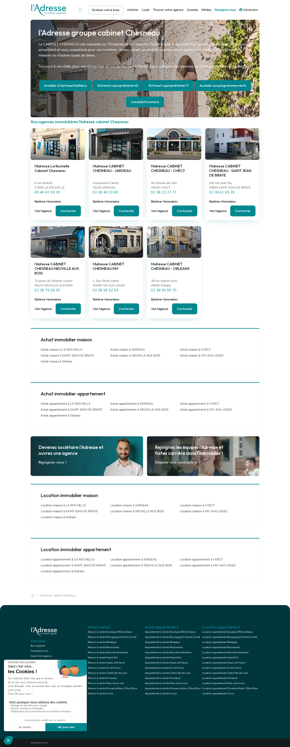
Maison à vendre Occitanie (102, 678)
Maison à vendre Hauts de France (106, 662)
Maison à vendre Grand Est (103, 657)
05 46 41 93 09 (47, 192)
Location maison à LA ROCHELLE (63, 505)
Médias (206, 10)
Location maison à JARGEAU (129, 505)
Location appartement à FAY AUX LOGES (208, 565)
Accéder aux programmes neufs (222, 85)
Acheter (132, 10)
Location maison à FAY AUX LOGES (203, 511)
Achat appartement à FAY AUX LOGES (206, 410)
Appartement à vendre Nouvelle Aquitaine (168, 652)
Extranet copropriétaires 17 (169, 85)
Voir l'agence (43, 211)
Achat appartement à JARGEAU (131, 404)
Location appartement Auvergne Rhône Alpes (227, 631)
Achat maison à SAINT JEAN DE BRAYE (67, 356)
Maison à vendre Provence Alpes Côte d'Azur (112, 688)
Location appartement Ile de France (221, 667)
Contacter (68, 211)
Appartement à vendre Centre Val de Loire (167, 673)
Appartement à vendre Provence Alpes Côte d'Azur (173, 688)
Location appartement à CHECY (201, 559)
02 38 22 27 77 (164, 192)
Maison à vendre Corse (100, 693)
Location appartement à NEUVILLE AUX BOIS (141, 565)
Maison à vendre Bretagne (102, 642)
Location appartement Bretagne (219, 642)
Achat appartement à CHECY (199, 404)
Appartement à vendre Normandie (163, 647)
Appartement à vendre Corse (161, 693)
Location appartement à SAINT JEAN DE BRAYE (73, 565)
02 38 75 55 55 (47, 290)
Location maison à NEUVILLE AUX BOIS (137, 511)
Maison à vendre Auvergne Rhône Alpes (110, 631)
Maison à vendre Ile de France (104, 667)
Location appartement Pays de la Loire (223, 683)
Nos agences (38, 645)
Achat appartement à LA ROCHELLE (66, 404)
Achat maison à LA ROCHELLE (61, 350)
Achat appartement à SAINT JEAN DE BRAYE (71, 410)
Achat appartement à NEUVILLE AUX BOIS (139, 410)
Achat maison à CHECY (195, 350)
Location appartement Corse (218, 693)
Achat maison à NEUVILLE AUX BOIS (135, 356)
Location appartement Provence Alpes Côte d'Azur (230, 688)
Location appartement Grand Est (220, 657)
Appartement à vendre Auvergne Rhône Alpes (170, 631)
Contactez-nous (39, 650)
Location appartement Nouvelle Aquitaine (225, 652)
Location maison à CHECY (197, 505)
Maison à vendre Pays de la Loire (106, 683)
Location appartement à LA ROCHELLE (67, 559)
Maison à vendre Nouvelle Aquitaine (108, 652)
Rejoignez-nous (225, 10)
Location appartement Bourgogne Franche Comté (229, 637)
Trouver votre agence (168, 10)
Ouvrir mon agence (41, 656)
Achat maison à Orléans (56, 361)
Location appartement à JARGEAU (133, 559)
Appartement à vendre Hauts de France (166, 662)
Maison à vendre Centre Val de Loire (107, 673)
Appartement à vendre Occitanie (162, 678)
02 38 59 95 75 (164, 290)
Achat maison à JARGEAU (127, 350)
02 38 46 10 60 (105, 192)
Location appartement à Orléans (62, 571)
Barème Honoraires (48, 201)
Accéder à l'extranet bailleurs (65, 85)
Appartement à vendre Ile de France (164, 667)
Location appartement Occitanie (220, 678)
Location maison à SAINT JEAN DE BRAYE (69, 511)
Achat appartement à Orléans (60, 416)
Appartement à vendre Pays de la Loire (166, 683)
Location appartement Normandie (221, 647)
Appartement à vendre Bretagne (162, 642)
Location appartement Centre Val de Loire (225, 673)
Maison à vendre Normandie (103, 647)
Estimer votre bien (106, 10)
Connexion (250, 10)
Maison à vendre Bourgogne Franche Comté (112, 637)
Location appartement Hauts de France (223, 662)
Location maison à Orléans (58, 517)
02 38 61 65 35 (222, 192)
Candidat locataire (145, 102)
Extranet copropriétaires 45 (118, 85)
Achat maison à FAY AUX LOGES (202, 356)
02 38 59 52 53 (105, 290)
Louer (146, 10)
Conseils (192, 10)
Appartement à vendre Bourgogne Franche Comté (172, 637)
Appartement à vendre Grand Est (163, 657)
